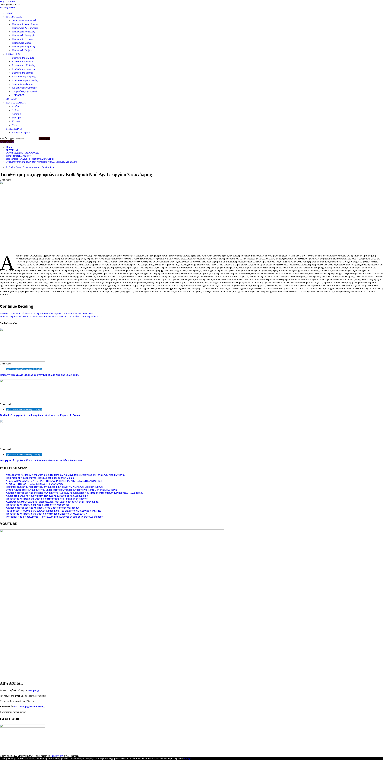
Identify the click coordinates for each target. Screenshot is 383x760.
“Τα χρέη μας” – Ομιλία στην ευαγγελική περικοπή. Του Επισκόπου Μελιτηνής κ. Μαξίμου (53, 510)
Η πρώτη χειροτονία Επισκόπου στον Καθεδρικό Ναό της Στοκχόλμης (40, 375)
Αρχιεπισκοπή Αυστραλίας (25, 80)
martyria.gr (33, 690)
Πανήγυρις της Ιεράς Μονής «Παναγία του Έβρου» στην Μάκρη (40, 477)
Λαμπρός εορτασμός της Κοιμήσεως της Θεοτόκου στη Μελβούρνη (42, 507)
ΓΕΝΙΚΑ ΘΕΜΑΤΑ (16, 102)
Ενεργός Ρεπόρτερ (21, 132)
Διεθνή (15, 110)
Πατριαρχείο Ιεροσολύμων (25, 24)
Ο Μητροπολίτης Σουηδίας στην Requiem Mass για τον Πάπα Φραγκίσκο (41, 460)
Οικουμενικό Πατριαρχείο (24, 20)
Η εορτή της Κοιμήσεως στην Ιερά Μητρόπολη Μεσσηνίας (37, 504)
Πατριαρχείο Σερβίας (22, 50)
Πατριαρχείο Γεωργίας (23, 39)
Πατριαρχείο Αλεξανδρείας (25, 28)
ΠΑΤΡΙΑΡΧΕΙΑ (14, 16)
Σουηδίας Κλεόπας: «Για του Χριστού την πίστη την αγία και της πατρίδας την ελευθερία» (46, 313)
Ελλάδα (15, 106)
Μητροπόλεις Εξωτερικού (24, 91)
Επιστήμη (16, 117)
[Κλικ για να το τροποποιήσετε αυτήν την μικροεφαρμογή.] (44, 707)
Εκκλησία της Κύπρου (22, 61)
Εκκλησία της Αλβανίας (23, 65)
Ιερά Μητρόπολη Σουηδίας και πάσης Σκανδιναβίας (30, 167)
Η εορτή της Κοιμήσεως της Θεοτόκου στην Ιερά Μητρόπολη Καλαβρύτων (46, 513)
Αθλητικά (16, 114)
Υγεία (14, 125)
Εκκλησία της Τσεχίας (22, 72)
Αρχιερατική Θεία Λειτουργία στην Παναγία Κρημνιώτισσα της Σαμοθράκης (47, 495)
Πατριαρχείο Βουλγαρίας (24, 35)
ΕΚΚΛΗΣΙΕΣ (13, 54)
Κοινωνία (16, 121)
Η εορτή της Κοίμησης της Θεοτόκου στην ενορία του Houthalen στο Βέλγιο (47, 498)
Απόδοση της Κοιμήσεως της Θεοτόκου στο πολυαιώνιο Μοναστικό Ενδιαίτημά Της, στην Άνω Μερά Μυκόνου (65, 474)
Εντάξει (187, 758)
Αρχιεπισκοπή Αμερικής (23, 76)
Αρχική (9, 13)
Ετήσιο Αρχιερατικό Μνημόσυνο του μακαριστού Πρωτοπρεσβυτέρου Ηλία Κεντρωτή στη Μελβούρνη (61, 489)
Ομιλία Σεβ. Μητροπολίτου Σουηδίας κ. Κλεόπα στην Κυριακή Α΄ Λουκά (40, 415)
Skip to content (8, 1)
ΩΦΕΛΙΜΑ (12, 99)
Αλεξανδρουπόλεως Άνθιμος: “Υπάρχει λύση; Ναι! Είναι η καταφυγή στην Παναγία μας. (52, 501)
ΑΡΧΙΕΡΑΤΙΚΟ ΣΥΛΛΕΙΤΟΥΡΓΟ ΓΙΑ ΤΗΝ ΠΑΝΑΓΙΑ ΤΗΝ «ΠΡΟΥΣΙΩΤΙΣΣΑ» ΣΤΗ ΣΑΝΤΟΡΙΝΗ (54, 480)
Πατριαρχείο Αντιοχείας (23, 31)
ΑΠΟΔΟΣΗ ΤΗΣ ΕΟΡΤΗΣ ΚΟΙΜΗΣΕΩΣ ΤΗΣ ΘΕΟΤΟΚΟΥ (34, 483)
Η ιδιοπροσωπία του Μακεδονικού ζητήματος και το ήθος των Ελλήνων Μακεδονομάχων (54, 486)
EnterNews (58, 755)
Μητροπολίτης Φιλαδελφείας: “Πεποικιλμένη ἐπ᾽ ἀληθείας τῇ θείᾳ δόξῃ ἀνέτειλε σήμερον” (55, 516)
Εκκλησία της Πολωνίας (23, 69)
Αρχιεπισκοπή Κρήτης (22, 84)
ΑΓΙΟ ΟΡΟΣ (18, 95)
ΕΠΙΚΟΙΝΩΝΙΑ (14, 129)
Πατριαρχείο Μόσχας (22, 43)
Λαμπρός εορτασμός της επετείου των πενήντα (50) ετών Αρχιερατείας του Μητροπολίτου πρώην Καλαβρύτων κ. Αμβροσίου (74, 492)
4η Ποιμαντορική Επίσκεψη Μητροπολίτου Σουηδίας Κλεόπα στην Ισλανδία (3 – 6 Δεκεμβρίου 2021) (51, 316)
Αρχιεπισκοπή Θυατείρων (24, 87)
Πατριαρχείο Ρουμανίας (23, 46)
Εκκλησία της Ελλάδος (23, 58)
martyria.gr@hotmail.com (28, 706)
